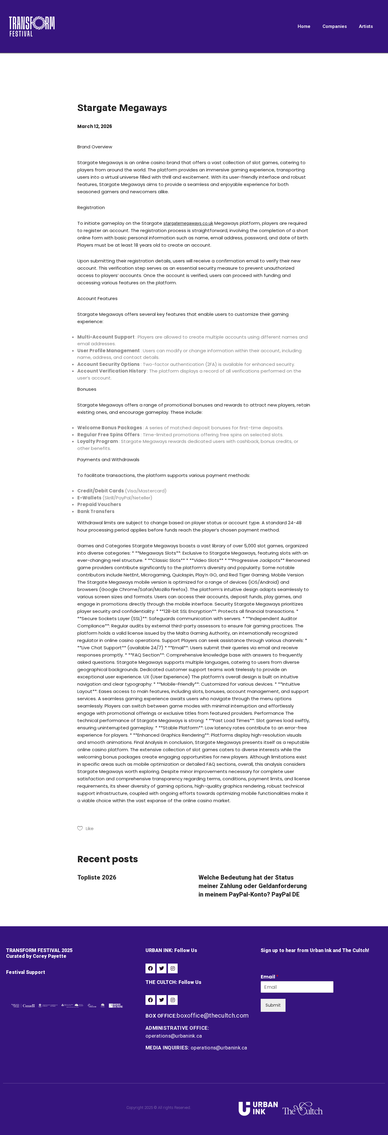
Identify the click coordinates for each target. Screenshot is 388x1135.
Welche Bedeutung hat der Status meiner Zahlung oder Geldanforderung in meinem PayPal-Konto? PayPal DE (253, 886)
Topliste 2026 (96, 877)
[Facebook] (150, 968)
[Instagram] (173, 968)
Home (304, 26)
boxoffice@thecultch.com (213, 1015)
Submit (273, 1005)
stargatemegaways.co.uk (188, 223)
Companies (335, 26)
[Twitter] (161, 968)
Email (270, 977)
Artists (366, 26)
